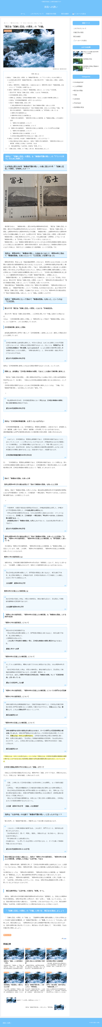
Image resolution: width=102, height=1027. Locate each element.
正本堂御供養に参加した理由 (18, 95)
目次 (32, 74)
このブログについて (79, 28)
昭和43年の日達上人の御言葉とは (21, 115)
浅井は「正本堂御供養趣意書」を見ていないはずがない (26, 100)
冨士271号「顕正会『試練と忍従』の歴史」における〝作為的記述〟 (29, 92)
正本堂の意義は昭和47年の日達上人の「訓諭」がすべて (28, 136)
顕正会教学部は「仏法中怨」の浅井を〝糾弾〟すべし (26, 146)
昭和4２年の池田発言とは (19, 113)
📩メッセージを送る (80, 40)
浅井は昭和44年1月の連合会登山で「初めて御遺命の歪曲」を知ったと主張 (33, 105)
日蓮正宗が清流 (78, 32)
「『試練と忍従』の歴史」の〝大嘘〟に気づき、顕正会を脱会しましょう (28, 148)
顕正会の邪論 (8, 935)
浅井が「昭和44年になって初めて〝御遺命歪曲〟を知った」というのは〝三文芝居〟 (33, 90)
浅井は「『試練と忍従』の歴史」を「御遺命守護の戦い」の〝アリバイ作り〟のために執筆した (34, 77)
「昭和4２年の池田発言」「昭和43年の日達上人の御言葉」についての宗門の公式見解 (34, 128)
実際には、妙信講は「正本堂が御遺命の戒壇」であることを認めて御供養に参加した (34, 97)
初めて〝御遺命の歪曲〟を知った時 (20, 102)
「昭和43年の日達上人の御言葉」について (24, 125)
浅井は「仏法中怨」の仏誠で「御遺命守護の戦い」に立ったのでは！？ (29, 138)
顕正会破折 (77, 36)
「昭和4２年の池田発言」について (22, 123)
